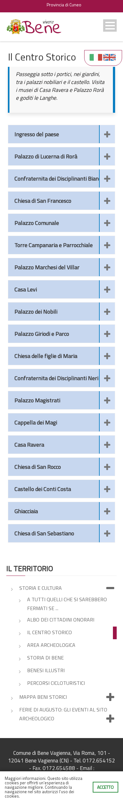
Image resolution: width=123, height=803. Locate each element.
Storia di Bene (45, 657)
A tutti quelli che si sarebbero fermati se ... (67, 604)
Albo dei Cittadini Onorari (60, 619)
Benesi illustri (46, 670)
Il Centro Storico (49, 632)
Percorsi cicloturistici (56, 683)
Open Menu (110, 25)
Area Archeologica (51, 645)
